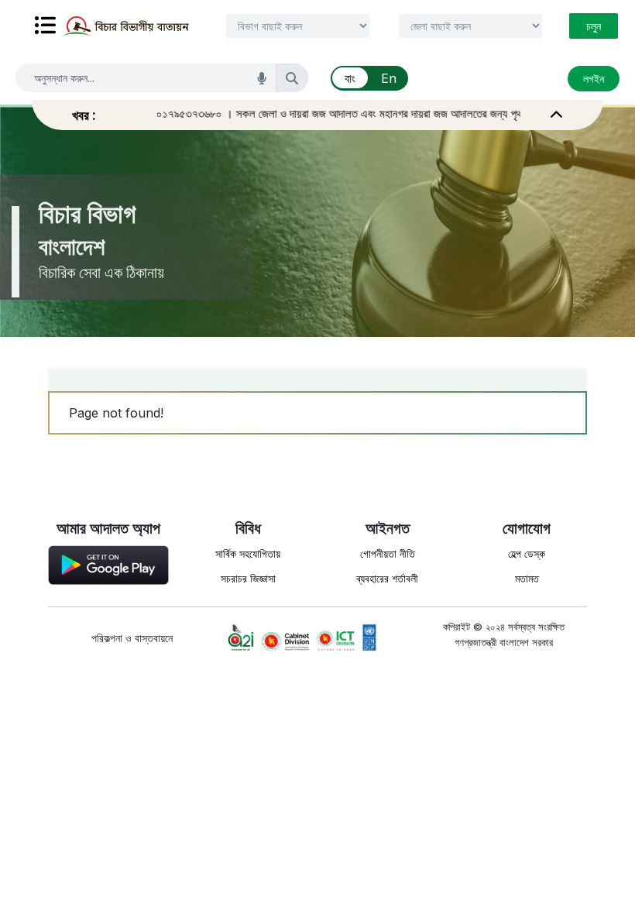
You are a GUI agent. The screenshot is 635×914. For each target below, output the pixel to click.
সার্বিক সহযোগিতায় (247, 553)
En (388, 78)
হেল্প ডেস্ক (526, 553)
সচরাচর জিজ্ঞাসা (248, 578)
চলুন (593, 26)
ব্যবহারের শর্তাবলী (387, 578)
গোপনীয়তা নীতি (387, 553)
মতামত (527, 578)
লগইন (593, 78)
